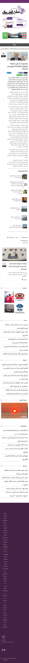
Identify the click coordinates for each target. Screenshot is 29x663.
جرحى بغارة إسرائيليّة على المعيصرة (15, 209)
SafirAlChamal (24, 240)
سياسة (16, 237)
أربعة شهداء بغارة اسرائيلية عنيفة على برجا (15, 176)
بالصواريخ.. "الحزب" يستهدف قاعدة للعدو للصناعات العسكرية (16, 192)
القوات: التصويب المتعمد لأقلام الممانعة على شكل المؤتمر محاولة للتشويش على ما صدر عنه (17, 184)
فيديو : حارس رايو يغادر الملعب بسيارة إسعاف (15, 477)
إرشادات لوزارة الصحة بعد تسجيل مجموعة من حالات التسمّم (18, 266)
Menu (22, 1)
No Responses (25, 237)
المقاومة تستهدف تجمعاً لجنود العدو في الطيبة (15, 364)
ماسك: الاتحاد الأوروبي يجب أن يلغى (17, 445)
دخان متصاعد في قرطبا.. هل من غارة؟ (16, 218)
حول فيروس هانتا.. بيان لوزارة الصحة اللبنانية (15, 354)
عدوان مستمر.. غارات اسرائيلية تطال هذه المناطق (16, 226)
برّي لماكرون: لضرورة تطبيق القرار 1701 (16, 200)
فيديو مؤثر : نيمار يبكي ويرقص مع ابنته (17, 488)
